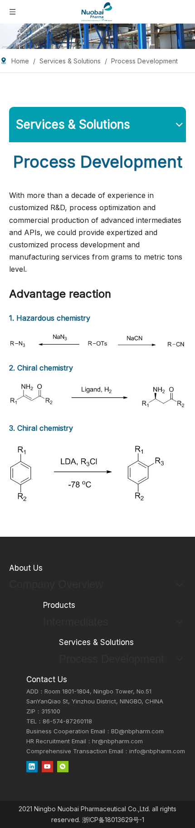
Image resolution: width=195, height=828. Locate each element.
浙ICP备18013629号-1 (113, 819)
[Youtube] (47, 766)
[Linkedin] (32, 766)
